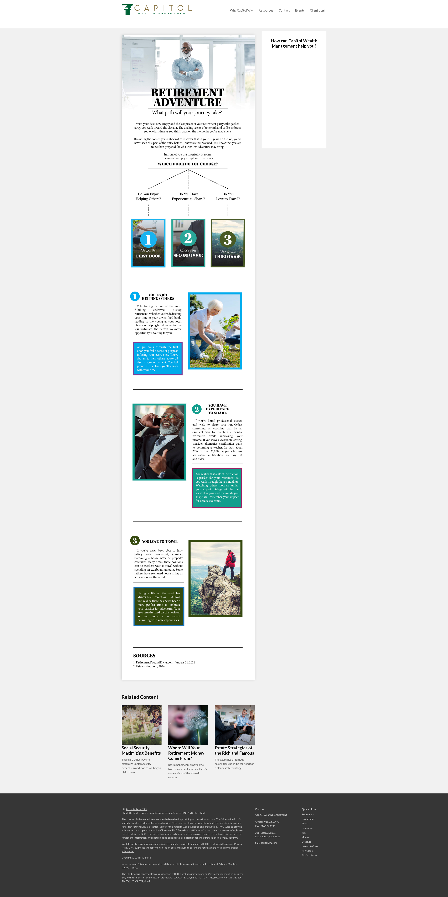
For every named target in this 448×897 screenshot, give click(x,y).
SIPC (134, 867)
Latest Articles (310, 846)
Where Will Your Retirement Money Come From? (186, 753)
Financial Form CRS (136, 809)
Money (305, 837)
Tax (304, 832)
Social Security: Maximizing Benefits (141, 750)
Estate (305, 823)
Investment (308, 818)
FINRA (125, 867)
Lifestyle (306, 841)
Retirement (308, 814)
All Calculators (309, 855)
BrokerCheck (198, 812)
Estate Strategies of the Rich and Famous (234, 750)
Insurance (307, 828)
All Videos (307, 850)
